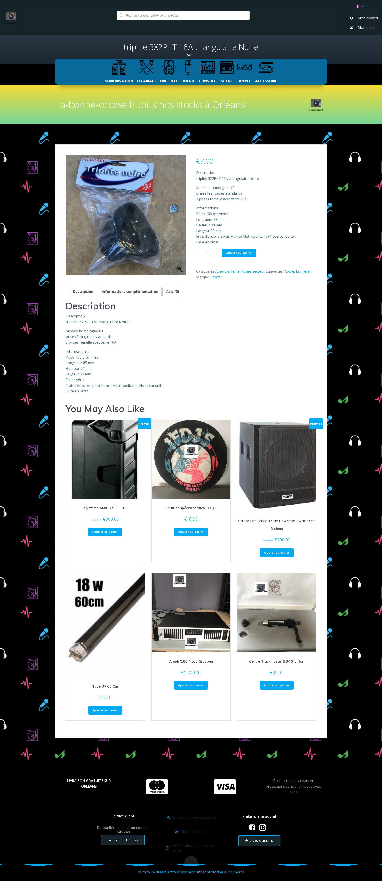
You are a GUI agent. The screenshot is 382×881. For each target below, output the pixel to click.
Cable (289, 271)
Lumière (303, 271)
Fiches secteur (253, 271)
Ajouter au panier (239, 253)
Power (217, 277)
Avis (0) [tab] (172, 291)
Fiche (235, 271)
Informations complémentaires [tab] (130, 291)
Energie (223, 271)
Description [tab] (83, 291)
